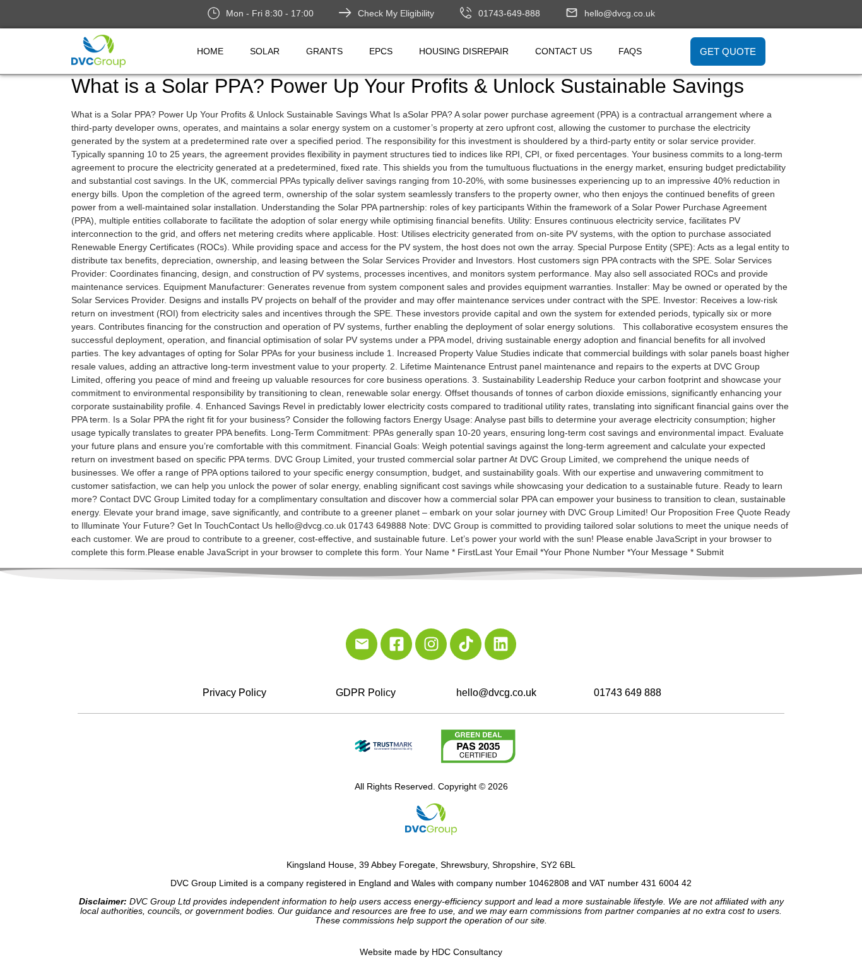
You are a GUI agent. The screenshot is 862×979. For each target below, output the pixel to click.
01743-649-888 (509, 13)
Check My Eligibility (396, 13)
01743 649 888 (627, 692)
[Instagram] (431, 644)
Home (210, 51)
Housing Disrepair (464, 51)
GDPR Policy (366, 692)
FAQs (630, 51)
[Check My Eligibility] (345, 12)
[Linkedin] (500, 644)
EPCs (381, 51)
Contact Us (563, 51)
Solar (265, 51)
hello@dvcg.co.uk (619, 13)
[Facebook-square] (396, 644)
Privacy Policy (234, 692)
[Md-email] (361, 644)
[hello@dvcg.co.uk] (571, 12)
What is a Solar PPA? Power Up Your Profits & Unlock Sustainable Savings (407, 86)
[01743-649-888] (465, 12)
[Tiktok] (465, 644)
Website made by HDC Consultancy (431, 952)
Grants (324, 51)
